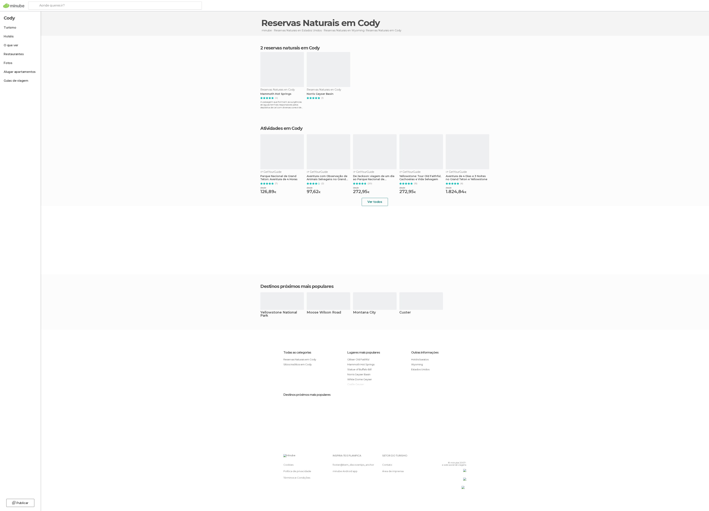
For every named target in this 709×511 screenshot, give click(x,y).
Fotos (8, 63)
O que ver (11, 45)
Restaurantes (14, 54)
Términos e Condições (296, 477)
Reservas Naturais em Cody (299, 359)
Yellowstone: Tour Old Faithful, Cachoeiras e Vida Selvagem (420, 178)
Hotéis (9, 36)
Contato (387, 464)
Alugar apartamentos (20, 72)
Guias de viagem (16, 80)
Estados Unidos (420, 369)
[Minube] (13, 5)
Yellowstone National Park (278, 314)
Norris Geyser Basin (320, 94)
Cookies (288, 464)
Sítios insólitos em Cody (297, 364)
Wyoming (417, 364)
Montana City (364, 312)
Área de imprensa (393, 471)
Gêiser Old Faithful (358, 359)
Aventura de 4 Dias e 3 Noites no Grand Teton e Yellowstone (466, 178)
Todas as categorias (297, 352)
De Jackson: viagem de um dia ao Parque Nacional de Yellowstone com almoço (373, 178)
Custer (405, 312)
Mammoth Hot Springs (275, 94)
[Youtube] (463, 457)
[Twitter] (451, 457)
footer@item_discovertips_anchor (353, 464)
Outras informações (425, 352)
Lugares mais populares (363, 352)
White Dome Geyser (359, 379)
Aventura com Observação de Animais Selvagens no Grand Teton (327, 178)
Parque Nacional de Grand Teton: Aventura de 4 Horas (278, 178)
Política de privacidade (297, 471)
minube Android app (345, 471)
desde (263, 187)
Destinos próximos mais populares (296, 286)
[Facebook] (445, 457)
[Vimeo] (457, 457)
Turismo (10, 27)
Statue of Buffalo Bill (359, 369)
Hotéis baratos (420, 359)
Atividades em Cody (281, 128)
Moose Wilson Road (324, 312)
